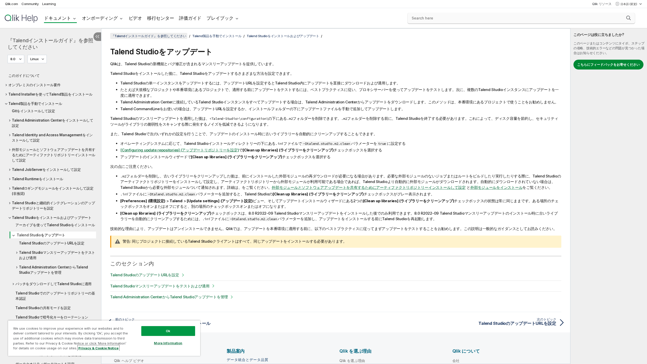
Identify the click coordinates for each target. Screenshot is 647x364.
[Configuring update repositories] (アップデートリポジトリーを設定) (179, 150)
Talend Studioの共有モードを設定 (43, 308)
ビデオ (135, 18)
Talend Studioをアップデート (41, 235)
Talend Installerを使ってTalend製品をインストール (50, 94)
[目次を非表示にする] (97, 36)
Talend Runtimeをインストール (37, 179)
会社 (455, 360)
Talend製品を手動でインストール (35, 103)
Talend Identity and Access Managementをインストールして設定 (52, 137)
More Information (168, 343)
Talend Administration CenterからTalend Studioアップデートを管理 (53, 270)
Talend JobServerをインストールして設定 (46, 169)
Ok (168, 331)
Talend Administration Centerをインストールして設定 (52, 123)
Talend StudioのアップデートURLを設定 (51, 243)
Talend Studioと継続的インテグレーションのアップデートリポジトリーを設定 (53, 205)
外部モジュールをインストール (496, 187)
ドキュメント (57, 18)
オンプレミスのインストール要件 (34, 85)
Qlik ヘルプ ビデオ (129, 360)
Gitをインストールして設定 (33, 111)
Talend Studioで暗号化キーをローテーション (51, 317)
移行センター (160, 18)
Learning (49, 4)
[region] (104, 338)
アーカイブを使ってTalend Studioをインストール (55, 225)
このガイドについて (24, 75)
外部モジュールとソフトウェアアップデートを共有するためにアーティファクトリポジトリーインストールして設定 (53, 154)
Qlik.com (11, 4)
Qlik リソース (602, 4)
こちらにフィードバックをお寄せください (608, 64)
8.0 (12, 59)
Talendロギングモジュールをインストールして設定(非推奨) (53, 191)
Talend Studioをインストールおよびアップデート (51, 217)
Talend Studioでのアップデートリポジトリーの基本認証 (55, 296)
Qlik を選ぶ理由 (352, 360)
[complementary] (608, 196)
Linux (34, 59)
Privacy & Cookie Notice (98, 348)
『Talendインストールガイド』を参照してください (50, 43)
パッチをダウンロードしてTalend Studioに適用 (53, 284)
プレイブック (220, 18)
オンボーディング (100, 18)
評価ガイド (190, 18)
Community (30, 4)
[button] (628, 17)
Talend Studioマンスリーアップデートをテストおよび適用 (57, 255)
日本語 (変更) (629, 4)
